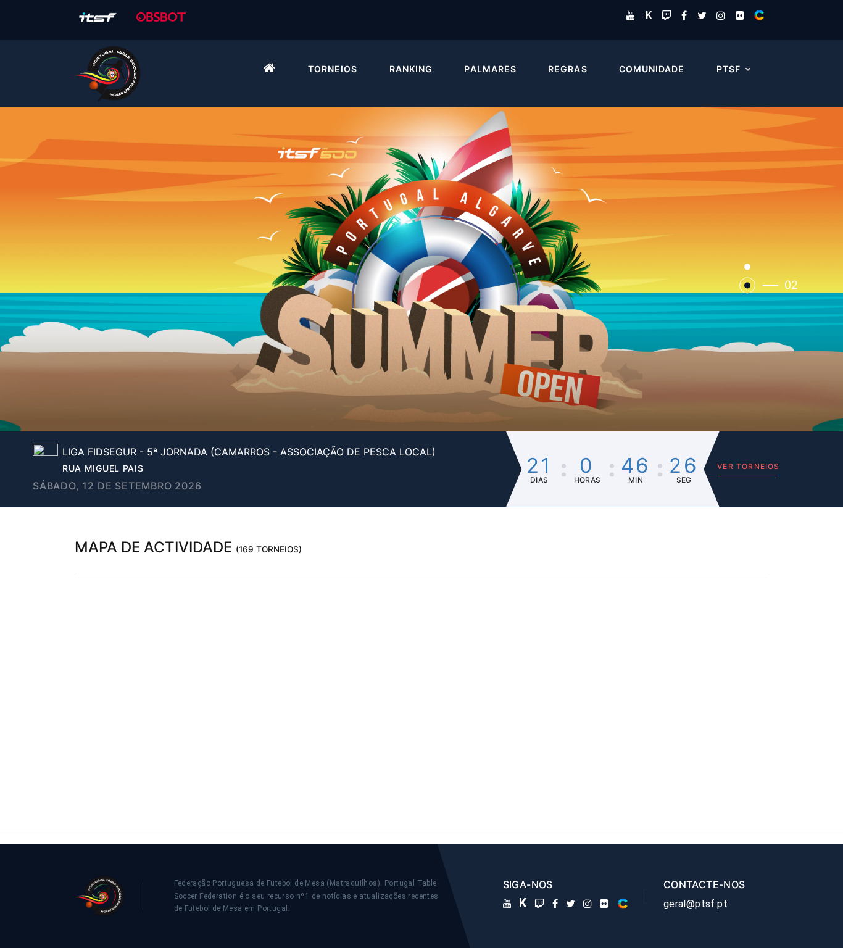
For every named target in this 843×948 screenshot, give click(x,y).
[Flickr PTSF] (740, 15)
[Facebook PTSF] (684, 15)
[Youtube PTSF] (630, 15)
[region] (422, 694)
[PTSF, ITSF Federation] (98, 16)
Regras (567, 69)
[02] (747, 285)
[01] (747, 267)
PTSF (728, 69)
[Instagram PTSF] (720, 15)
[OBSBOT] (161, 16)
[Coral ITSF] (759, 15)
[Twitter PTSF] (702, 15)
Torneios (332, 69)
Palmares (490, 69)
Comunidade (652, 69)
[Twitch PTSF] (666, 15)
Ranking (411, 69)
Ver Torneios (748, 466)
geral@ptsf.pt (695, 904)
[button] (421, 269)
